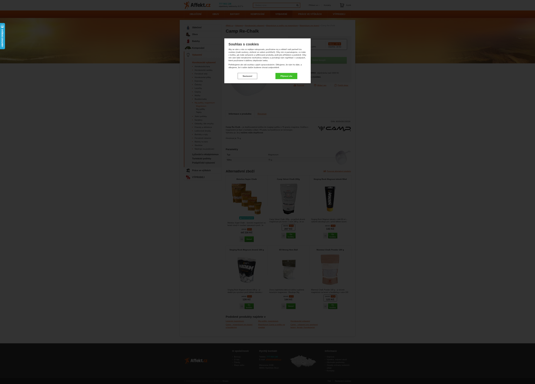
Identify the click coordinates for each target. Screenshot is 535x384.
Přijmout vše (286, 76)
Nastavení (247, 76)
